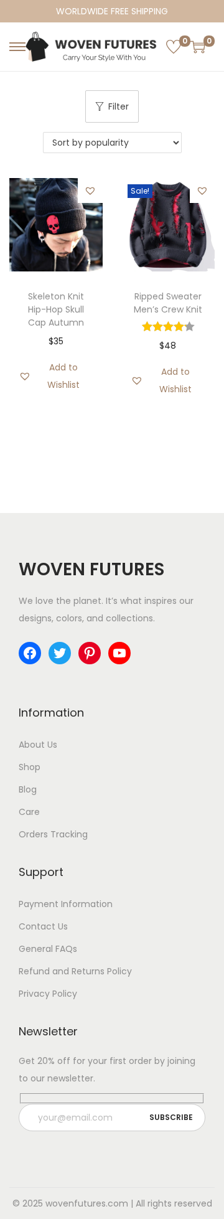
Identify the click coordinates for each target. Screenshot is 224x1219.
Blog (28, 789)
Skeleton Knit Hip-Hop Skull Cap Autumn (56, 309)
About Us (38, 744)
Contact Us (43, 926)
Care (29, 812)
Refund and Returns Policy (75, 971)
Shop (29, 767)
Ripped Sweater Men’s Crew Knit (168, 303)
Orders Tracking (53, 834)
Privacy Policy (48, 993)
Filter (118, 106)
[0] (173, 46)
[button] (90, 190)
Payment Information (66, 904)
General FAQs (48, 949)
